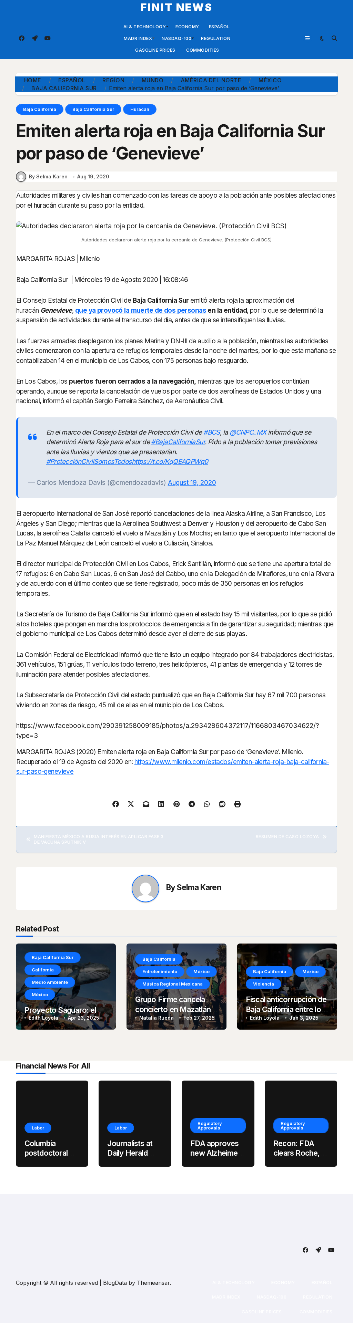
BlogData (115, 1282)
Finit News (177, 7)
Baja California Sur (93, 109)
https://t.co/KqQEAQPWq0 (170, 462)
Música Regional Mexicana (172, 984)
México (40, 994)
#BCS (211, 432)
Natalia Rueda (156, 1018)
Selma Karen (199, 887)
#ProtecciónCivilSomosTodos (89, 462)
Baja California (39, 109)
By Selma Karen (48, 176)
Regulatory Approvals (210, 1126)
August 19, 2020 (192, 483)
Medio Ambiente (50, 982)
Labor (38, 1128)
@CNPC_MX (248, 432)
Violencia (263, 984)
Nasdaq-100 (176, 38)
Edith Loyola (43, 1018)
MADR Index (137, 38)
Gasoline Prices (154, 50)
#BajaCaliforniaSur (178, 442)
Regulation (215, 38)
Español (219, 26)
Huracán (139, 109)
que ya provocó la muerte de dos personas (140, 310)
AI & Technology (144, 26)
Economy (187, 26)
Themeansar (153, 1282)
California (43, 969)
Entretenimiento (159, 971)
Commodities (202, 50)
